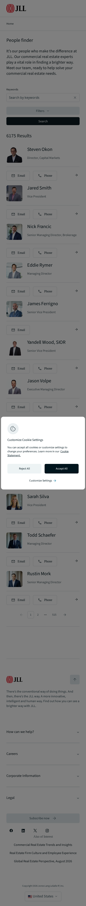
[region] (43, 453)
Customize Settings (43, 480)
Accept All (62, 469)
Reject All (24, 469)
